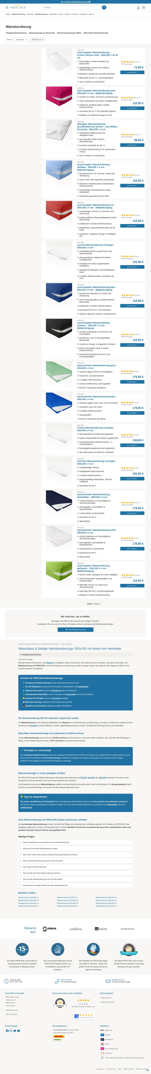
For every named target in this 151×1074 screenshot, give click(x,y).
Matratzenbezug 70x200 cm (28, 897)
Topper (8, 14)
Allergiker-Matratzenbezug (16, 33)
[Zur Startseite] (18, 6)
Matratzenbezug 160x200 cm (106, 897)
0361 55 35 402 (66, 980)
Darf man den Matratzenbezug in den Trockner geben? (43, 879)
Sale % (91, 14)
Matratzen (30, 14)
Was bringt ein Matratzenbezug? (34, 867)
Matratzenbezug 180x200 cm (106, 903)
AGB (119, 1069)
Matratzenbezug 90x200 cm (28, 903)
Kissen (61, 14)
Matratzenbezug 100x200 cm (67, 900)
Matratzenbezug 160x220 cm (106, 900)
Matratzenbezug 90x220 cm (67, 897)
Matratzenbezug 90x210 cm (28, 906)
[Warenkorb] (143, 7)
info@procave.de (118, 980)
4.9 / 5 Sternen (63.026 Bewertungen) (75, 2)
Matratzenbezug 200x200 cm (106, 906)
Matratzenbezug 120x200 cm (67, 903)
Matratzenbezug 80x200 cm (28, 900)
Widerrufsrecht (106, 998)
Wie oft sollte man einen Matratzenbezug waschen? (41, 873)
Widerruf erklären (142, 1069)
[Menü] (7, 7)
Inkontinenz (83, 14)
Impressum (101, 1069)
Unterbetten (53, 14)
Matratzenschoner (19, 14)
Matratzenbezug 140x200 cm (67, 906)
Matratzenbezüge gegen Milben (69, 33)
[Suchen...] (104, 7)
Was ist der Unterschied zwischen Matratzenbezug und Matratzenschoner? (50, 855)
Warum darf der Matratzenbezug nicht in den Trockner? (43, 861)
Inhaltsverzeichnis (31, 654)
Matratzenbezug (41, 14)
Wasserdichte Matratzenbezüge (96, 33)
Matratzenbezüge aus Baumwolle (42, 33)
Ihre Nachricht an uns (77, 630)
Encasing (74, 14)
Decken (67, 14)
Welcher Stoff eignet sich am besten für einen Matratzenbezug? (46, 842)
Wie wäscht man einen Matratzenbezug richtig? (40, 848)
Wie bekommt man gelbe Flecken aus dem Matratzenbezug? (45, 885)
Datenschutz (111, 1069)
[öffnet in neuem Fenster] (83, 1016)
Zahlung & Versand (107, 1002)
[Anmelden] (138, 7)
